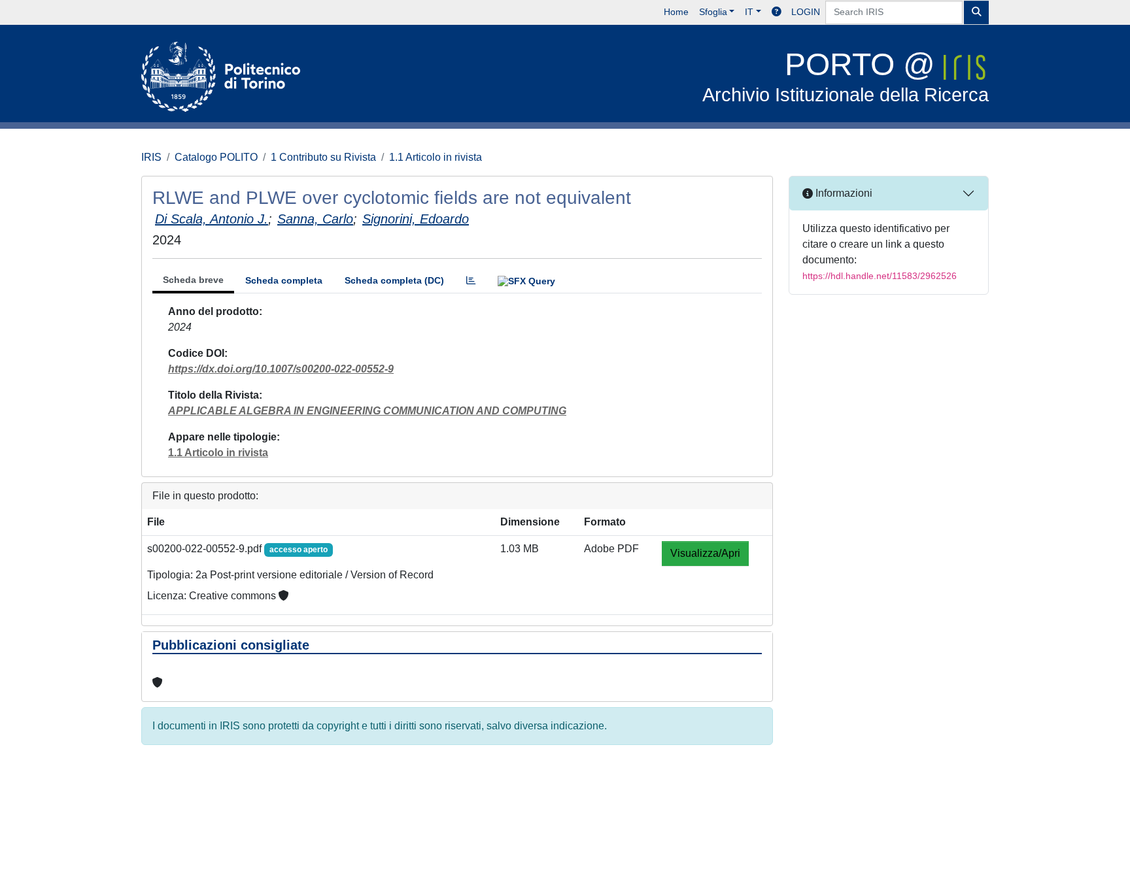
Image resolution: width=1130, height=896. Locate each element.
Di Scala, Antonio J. (211, 219)
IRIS (151, 157)
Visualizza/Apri (705, 553)
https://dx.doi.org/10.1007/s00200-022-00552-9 (281, 368)
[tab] (471, 280)
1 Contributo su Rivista (323, 157)
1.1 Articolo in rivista (435, 157)
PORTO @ (845, 76)
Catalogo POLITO (216, 157)
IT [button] (749, 12)
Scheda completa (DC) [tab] (394, 280)
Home (676, 12)
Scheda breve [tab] (193, 279)
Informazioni (842, 193)
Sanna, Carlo (315, 219)
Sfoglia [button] (713, 12)
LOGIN (805, 12)
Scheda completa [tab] (283, 280)
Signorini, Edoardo (415, 219)
